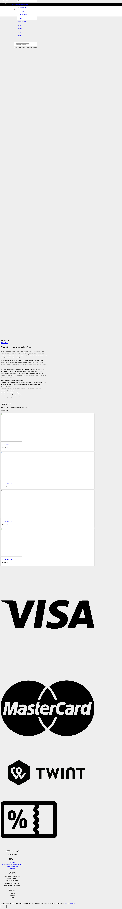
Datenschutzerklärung (12, 866)
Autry (4, 342)
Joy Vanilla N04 (6, 445)
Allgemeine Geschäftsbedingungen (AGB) (12, 864)
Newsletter (12, 862)
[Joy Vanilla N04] (11, 441)
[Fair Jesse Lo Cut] (11, 479)
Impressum (12, 868)
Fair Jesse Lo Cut (7, 483)
